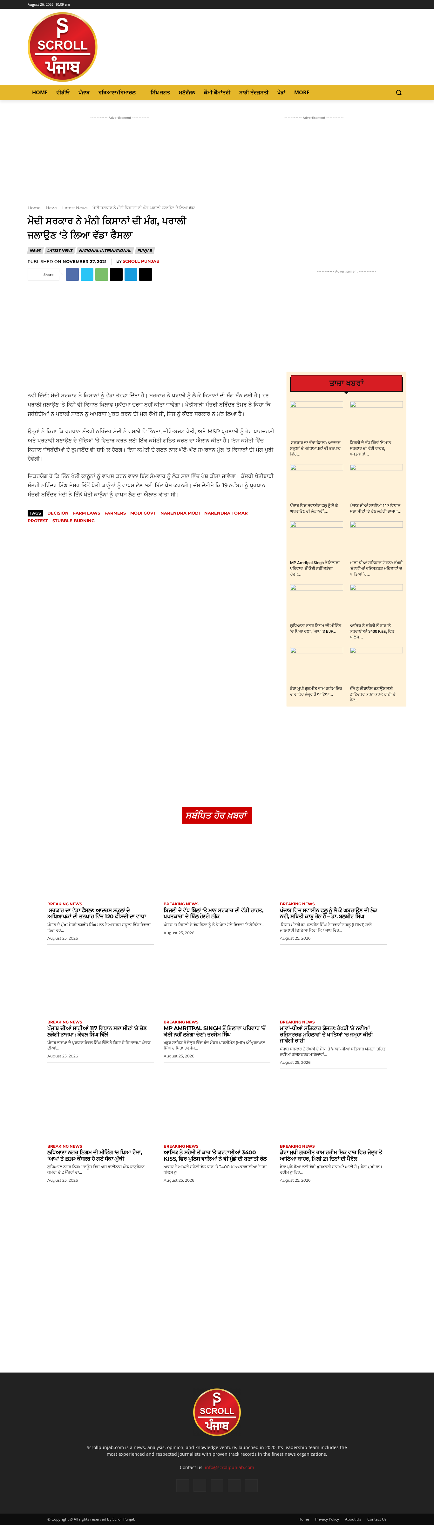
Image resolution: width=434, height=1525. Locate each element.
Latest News (74, 207)
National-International (105, 250)
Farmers (115, 513)
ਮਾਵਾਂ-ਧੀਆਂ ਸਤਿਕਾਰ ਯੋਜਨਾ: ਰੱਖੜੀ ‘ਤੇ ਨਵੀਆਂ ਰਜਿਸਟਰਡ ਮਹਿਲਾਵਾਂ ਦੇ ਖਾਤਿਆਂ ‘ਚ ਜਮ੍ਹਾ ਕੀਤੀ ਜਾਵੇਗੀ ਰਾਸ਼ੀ (326, 1034)
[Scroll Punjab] (84, 47)
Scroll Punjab (141, 261)
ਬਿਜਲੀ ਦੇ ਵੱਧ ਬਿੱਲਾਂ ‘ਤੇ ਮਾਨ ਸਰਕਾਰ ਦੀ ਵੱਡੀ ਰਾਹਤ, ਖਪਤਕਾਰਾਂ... (370, 448)
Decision (58, 513)
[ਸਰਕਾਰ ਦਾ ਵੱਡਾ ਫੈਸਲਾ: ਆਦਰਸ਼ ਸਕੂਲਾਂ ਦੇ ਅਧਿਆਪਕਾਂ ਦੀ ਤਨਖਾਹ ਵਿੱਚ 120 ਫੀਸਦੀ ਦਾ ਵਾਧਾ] (316, 419)
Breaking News (64, 904)
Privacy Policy (327, 1519)
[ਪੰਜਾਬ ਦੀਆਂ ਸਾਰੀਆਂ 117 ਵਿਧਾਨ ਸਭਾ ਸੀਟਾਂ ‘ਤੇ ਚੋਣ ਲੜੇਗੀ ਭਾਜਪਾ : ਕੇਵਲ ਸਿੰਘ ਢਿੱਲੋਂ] (376, 482)
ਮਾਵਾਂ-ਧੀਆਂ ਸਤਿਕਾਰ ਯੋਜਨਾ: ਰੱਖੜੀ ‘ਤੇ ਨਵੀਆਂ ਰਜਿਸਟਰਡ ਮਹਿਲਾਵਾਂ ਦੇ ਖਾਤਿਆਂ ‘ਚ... (376, 568)
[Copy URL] (145, 274)
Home (34, 207)
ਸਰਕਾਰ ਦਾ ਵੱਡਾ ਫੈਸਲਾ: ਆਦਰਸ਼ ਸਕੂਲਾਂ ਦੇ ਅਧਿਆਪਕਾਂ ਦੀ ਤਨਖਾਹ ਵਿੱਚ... (315, 448)
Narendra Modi (180, 513)
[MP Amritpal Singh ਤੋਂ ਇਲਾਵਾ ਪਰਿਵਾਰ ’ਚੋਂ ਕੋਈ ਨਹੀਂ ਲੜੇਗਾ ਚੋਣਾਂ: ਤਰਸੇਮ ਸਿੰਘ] (316, 539)
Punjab (144, 250)
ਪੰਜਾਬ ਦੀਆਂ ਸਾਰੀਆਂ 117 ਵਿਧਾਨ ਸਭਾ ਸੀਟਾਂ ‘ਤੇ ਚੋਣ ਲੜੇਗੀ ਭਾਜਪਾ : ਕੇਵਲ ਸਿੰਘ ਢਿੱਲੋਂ (96, 1031)
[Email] (116, 274)
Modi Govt (143, 513)
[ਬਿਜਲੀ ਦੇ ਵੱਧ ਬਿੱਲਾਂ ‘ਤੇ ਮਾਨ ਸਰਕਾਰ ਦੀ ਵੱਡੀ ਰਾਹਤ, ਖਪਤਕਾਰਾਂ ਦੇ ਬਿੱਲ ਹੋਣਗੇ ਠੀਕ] (376, 419)
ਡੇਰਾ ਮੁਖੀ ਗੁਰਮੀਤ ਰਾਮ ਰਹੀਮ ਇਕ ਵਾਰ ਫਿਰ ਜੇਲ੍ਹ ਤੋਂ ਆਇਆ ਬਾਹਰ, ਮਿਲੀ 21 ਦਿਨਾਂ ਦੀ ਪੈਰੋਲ (331, 1155)
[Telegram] (131, 274)
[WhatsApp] (101, 274)
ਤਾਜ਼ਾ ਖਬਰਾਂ (346, 383)
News (51, 207)
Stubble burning (73, 520)
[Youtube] (402, 4)
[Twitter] (393, 4)
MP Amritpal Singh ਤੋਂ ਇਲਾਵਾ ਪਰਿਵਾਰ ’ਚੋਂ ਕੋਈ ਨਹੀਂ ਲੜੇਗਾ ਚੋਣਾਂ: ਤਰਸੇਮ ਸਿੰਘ (215, 1031)
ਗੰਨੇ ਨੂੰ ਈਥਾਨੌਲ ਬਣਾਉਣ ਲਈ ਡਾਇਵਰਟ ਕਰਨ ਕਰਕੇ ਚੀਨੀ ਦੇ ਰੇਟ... (373, 694)
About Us (353, 1519)
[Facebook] (376, 4)
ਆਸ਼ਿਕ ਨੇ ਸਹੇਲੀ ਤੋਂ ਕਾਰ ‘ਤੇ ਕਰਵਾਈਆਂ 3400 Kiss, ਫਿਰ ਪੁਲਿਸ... (372, 631)
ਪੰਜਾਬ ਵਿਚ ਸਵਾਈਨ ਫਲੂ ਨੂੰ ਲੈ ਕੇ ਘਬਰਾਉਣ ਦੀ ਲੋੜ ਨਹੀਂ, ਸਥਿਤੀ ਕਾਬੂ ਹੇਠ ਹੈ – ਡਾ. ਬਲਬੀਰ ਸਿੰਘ (328, 913)
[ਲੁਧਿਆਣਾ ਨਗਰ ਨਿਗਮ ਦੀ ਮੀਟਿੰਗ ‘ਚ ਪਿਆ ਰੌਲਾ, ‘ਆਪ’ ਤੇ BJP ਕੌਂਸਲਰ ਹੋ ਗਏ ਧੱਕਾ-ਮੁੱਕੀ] (316, 602)
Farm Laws (86, 513)
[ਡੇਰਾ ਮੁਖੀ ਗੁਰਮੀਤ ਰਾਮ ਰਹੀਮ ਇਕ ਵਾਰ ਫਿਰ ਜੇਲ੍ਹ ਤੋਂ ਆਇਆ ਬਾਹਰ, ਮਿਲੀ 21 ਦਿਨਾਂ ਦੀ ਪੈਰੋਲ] (316, 665)
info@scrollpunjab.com (229, 1467)
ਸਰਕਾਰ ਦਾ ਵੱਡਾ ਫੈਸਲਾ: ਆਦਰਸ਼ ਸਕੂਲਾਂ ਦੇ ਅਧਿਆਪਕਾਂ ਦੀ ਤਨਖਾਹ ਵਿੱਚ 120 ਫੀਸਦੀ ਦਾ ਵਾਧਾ (96, 913)
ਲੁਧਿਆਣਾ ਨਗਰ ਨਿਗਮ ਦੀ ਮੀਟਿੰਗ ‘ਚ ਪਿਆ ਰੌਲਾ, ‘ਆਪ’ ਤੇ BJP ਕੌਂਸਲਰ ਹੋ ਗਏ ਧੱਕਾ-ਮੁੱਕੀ (94, 1155)
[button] (398, 92)
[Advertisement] (152, 329)
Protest (38, 520)
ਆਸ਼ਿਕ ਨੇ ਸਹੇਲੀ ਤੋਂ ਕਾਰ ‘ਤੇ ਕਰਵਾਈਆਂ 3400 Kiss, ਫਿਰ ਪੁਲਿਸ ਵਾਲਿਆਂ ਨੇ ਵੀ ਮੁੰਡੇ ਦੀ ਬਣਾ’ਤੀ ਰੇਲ (215, 1155)
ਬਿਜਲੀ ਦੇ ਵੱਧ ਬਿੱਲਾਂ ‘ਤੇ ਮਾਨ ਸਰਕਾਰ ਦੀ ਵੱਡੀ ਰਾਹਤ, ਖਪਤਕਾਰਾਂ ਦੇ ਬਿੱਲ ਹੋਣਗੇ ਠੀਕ (213, 913)
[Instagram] (385, 4)
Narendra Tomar (226, 513)
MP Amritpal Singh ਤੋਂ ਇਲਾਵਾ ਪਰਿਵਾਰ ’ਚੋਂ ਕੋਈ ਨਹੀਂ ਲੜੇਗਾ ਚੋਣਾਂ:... (315, 568)
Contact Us (377, 1519)
